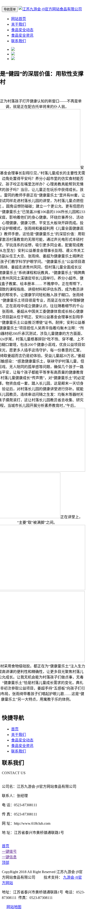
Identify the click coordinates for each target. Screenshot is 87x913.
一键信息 (9, 857)
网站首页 (18, 19)
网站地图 (13, 907)
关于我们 (18, 24)
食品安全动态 (22, 30)
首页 (15, 729)
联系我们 (18, 41)
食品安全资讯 (22, 35)
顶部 (5, 863)
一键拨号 (9, 852)
